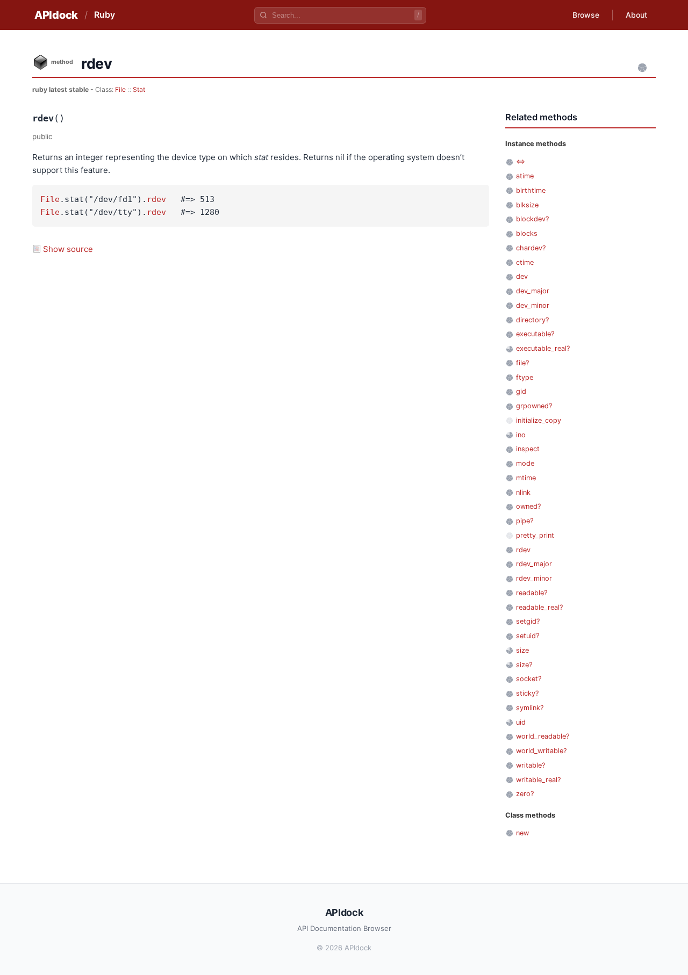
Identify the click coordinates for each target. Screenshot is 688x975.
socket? (528, 679)
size (522, 650)
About (636, 14)
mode (525, 463)
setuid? (527, 636)
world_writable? (541, 751)
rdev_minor (534, 578)
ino (521, 435)
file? (522, 363)
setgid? (528, 621)
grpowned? (534, 406)
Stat (139, 89)
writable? (530, 765)
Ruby (104, 14)
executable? (535, 334)
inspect (528, 449)
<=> (520, 161)
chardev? (531, 248)
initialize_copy (538, 420)
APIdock (56, 15)
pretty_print (535, 535)
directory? (532, 320)
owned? (528, 506)
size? (524, 665)
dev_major (532, 291)
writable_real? (538, 780)
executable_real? (543, 348)
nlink (523, 492)
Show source (68, 249)
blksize (527, 205)
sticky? (527, 693)
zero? (525, 794)
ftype (524, 377)
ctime (525, 262)
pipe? (524, 521)
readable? (531, 593)
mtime (526, 478)
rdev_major (534, 564)
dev (522, 276)
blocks (527, 233)
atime (525, 176)
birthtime (531, 190)
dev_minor (532, 305)
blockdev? (532, 219)
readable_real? (539, 607)
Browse (585, 14)
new (522, 833)
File (120, 89)
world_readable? (542, 736)
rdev (156, 199)
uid (521, 722)
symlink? (529, 708)
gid (521, 391)
